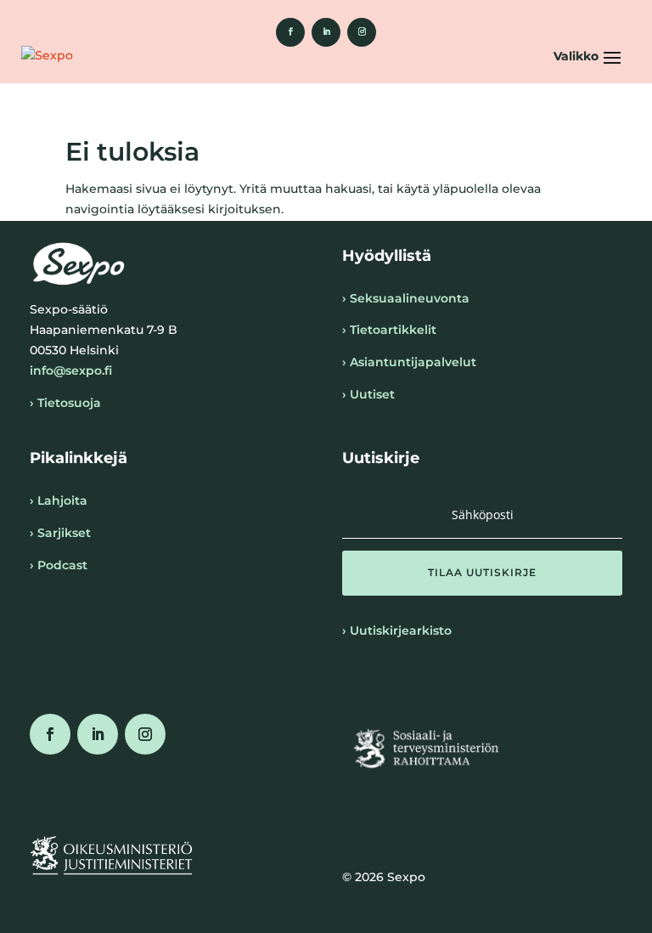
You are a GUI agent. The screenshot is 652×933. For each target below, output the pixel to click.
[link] (290, 32)
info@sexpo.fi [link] (71, 370)
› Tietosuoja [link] (65, 402)
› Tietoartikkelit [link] (389, 329)
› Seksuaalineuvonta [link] (405, 298)
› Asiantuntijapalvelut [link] (409, 362)
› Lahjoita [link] (58, 500)
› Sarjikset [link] (60, 532)
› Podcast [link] (58, 565)
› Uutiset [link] (368, 394)
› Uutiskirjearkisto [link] (397, 630)
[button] (590, 56)
